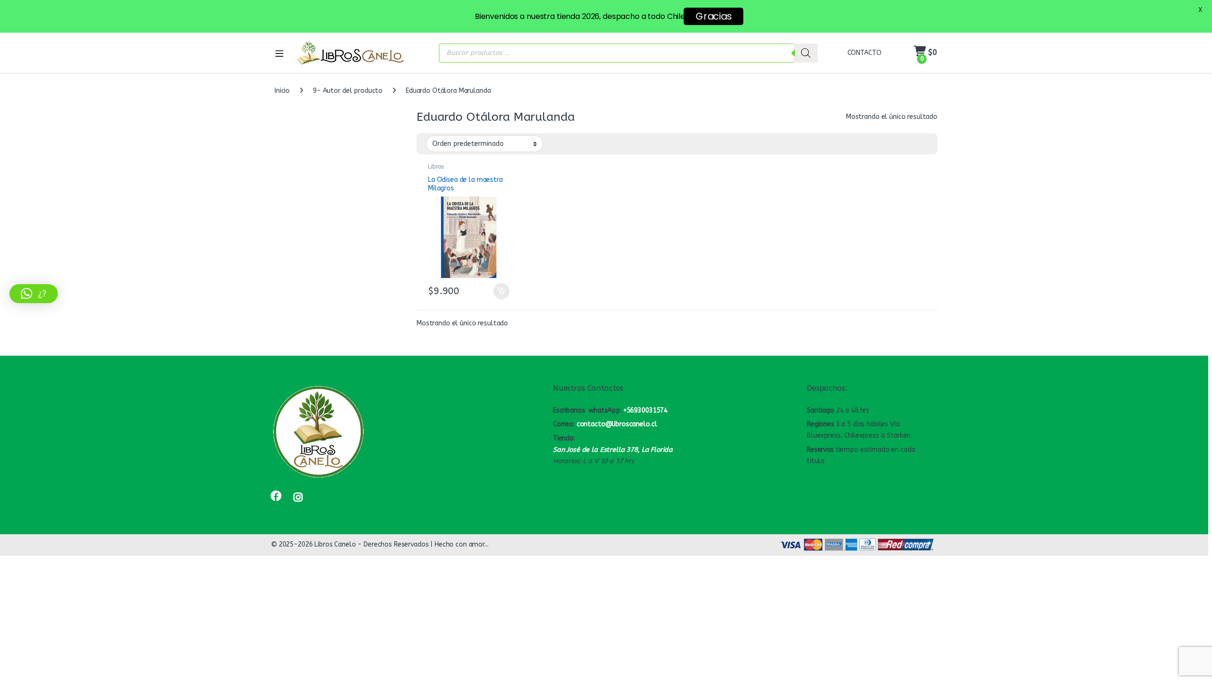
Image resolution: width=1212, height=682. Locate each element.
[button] (33, 293)
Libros (436, 166)
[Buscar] (806, 53)
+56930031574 (646, 410)
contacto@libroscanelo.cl (617, 424)
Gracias (713, 16)
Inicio (282, 91)
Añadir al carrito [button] (499, 291)
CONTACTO (864, 53)
